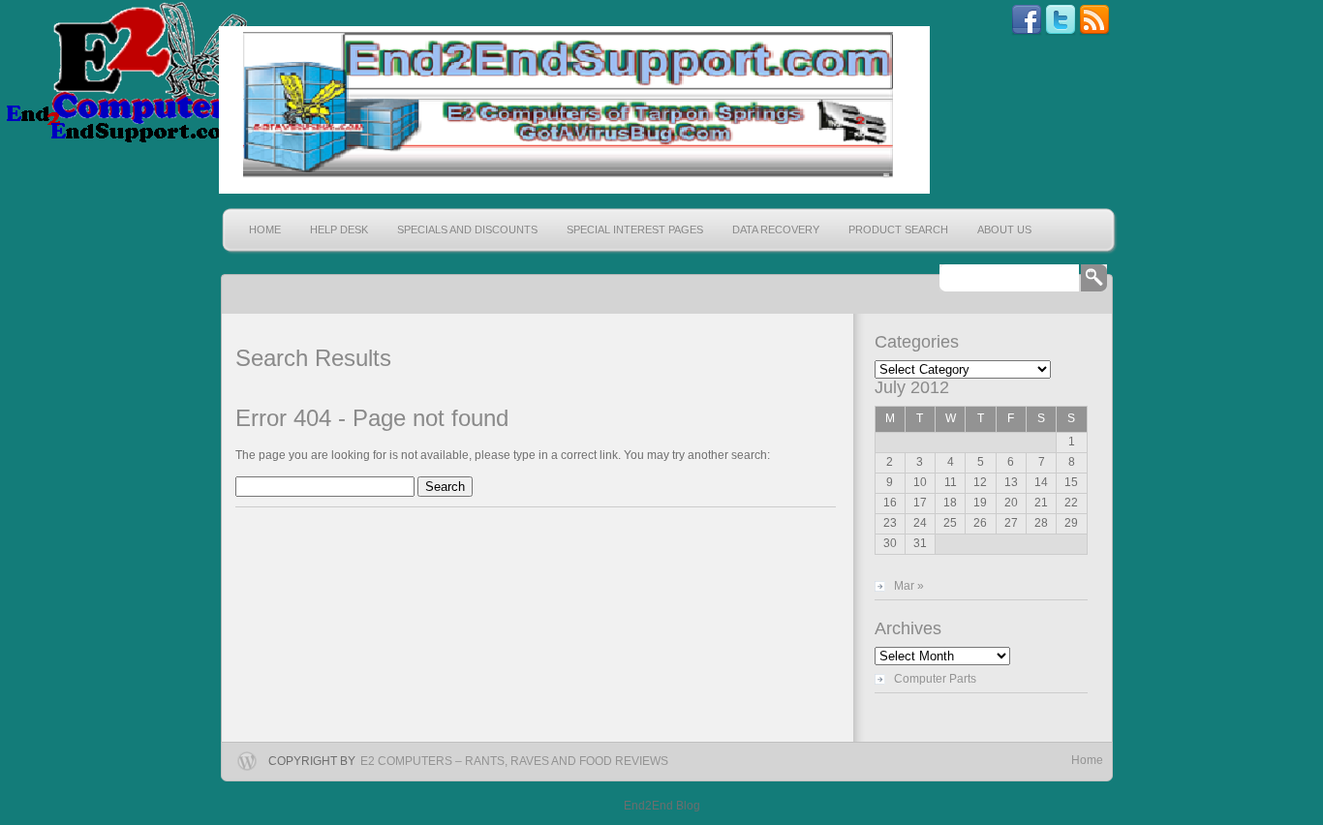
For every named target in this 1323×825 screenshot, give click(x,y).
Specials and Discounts (467, 229)
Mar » (909, 586)
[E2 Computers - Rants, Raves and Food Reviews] (572, 110)
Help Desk (339, 229)
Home (265, 229)
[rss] (1094, 32)
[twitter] (1060, 32)
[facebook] (1026, 32)
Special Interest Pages (635, 229)
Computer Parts (935, 679)
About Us (1004, 229)
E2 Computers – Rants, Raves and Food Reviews (514, 761)
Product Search (898, 229)
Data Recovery (775, 229)
